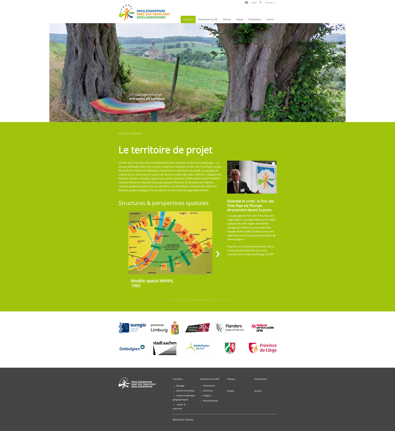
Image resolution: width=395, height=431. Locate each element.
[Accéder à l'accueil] (144, 12)
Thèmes (227, 19)
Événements (255, 19)
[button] (217, 254)
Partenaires (209, 385)
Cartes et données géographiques (184, 397)
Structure (208, 390)
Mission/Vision (210, 400)
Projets (239, 19)
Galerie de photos (185, 390)
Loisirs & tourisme (179, 406)
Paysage (180, 385)
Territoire (188, 19)
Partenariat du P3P (208, 19)
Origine (207, 395)
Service (270, 19)
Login (254, 2)
